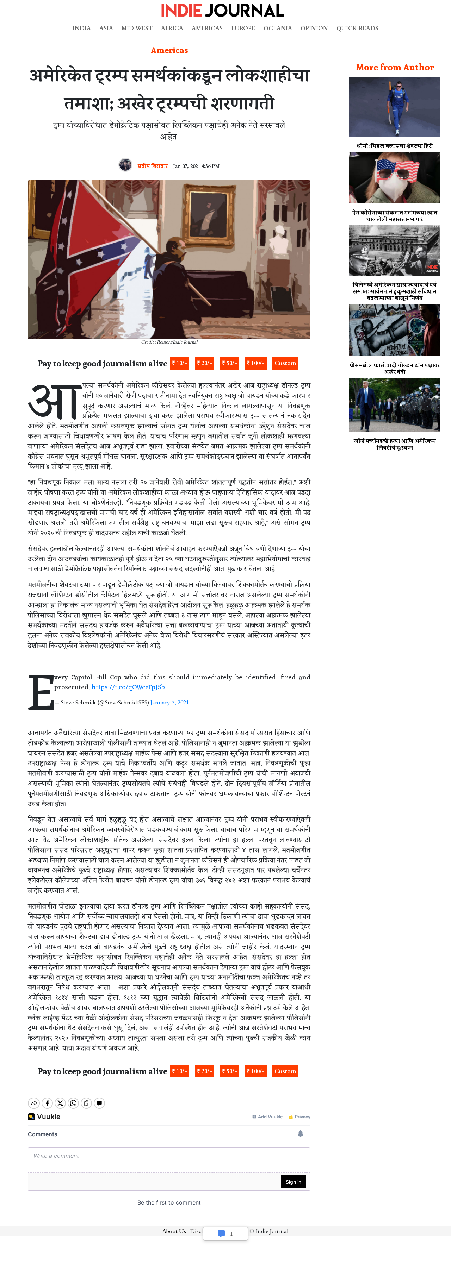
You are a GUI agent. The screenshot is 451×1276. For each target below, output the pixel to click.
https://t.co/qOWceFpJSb (128, 687)
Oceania (278, 28)
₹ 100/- (256, 363)
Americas (207, 28)
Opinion (314, 28)
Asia (106, 28)
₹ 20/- (204, 363)
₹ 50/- (229, 363)
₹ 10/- (179, 363)
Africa (172, 28)
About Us (174, 1231)
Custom (285, 363)
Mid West (137, 28)
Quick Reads (357, 28)
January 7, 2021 (169, 702)
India (82, 28)
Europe (243, 28)
